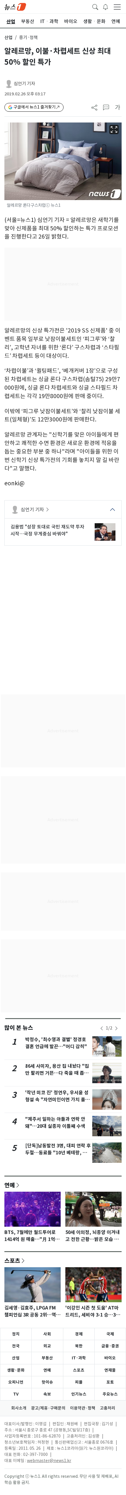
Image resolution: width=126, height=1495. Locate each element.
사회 (47, 1334)
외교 (47, 1346)
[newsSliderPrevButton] (101, 1028)
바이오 (110, 1358)
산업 (8, 37)
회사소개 (18, 1408)
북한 (79, 1346)
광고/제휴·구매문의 (48, 1408)
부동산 (47, 1358)
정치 (16, 1334)
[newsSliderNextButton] (116, 1028)
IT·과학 (79, 1358)
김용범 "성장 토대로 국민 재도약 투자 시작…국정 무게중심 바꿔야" (47, 530)
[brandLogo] (15, 6)
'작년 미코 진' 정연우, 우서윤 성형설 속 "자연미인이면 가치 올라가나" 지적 (57, 1100)
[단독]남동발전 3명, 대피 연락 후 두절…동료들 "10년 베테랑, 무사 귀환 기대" (58, 1153)
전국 (16, 1346)
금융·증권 (110, 1346)
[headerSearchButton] (95, 6)
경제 (79, 1334)
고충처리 (107, 1408)
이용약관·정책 (82, 1408)
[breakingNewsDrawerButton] (105, 6)
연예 (9, 1185)
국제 (110, 1334)
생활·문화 (16, 1370)
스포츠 (12, 1260)
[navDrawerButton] (117, 6)
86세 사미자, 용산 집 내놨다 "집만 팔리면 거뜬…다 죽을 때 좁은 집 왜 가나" (57, 1073)
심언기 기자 (24, 83)
